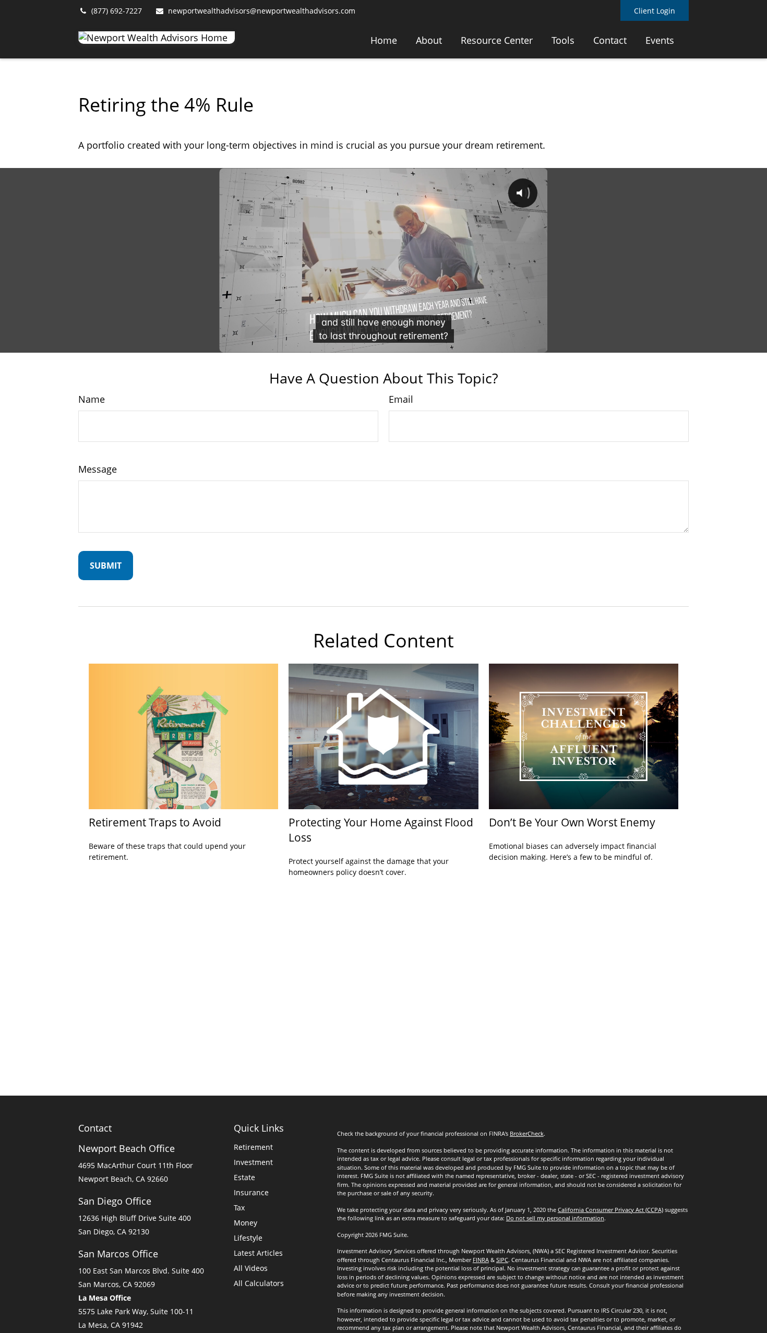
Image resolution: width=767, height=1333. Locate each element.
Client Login (654, 11)
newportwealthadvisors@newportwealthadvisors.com (261, 11)
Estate (244, 1177)
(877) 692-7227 (116, 11)
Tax (239, 1207)
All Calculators (259, 1283)
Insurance (251, 1192)
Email (401, 399)
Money (245, 1223)
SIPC (502, 1260)
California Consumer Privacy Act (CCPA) (610, 1210)
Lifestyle (248, 1238)
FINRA (481, 1260)
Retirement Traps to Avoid (155, 822)
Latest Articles (258, 1253)
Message (97, 469)
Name (91, 399)
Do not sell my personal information (555, 1218)
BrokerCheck (527, 1133)
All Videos (251, 1268)
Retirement (253, 1147)
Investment (253, 1162)
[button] (383, 40)
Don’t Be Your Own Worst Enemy (572, 822)
